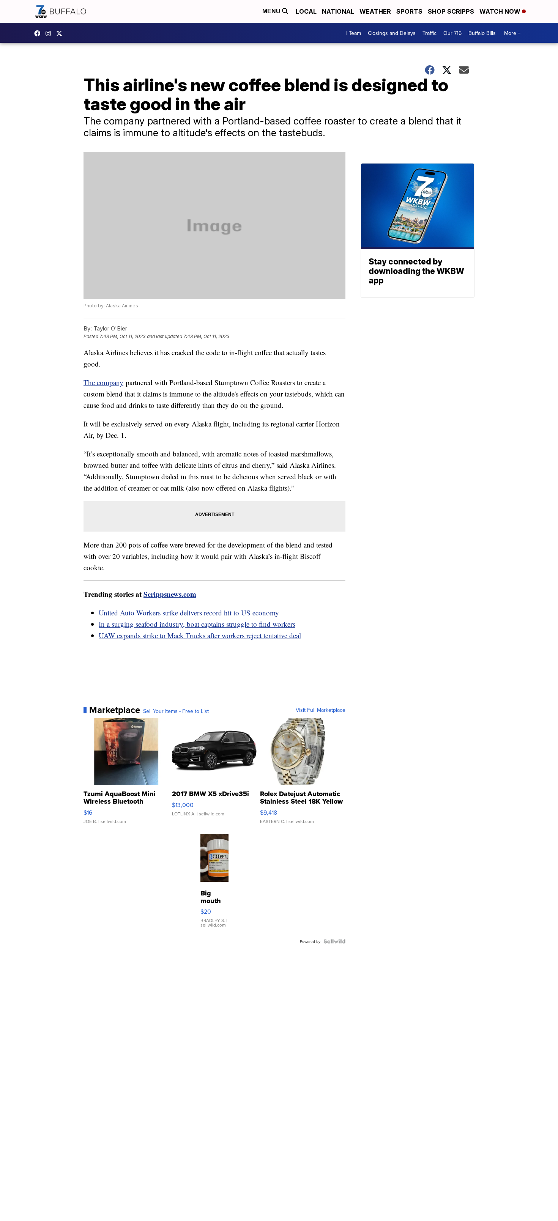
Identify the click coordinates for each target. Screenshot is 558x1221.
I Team (353, 33)
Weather (375, 11)
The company (103, 382)
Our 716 (452, 33)
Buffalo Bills (482, 33)
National (338, 11)
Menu (272, 11)
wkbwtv (39, 33)
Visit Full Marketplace (320, 710)
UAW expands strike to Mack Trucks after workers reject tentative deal (200, 635)
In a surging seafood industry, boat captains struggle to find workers (197, 624)
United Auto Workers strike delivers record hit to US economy (189, 612)
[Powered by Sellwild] (334, 941)
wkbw (50, 33)
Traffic (429, 33)
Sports (409, 11)
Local (306, 11)
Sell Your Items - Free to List (176, 711)
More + (512, 33)
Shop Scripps (451, 11)
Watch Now (500, 11)
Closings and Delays (392, 33)
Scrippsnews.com (169, 594)
